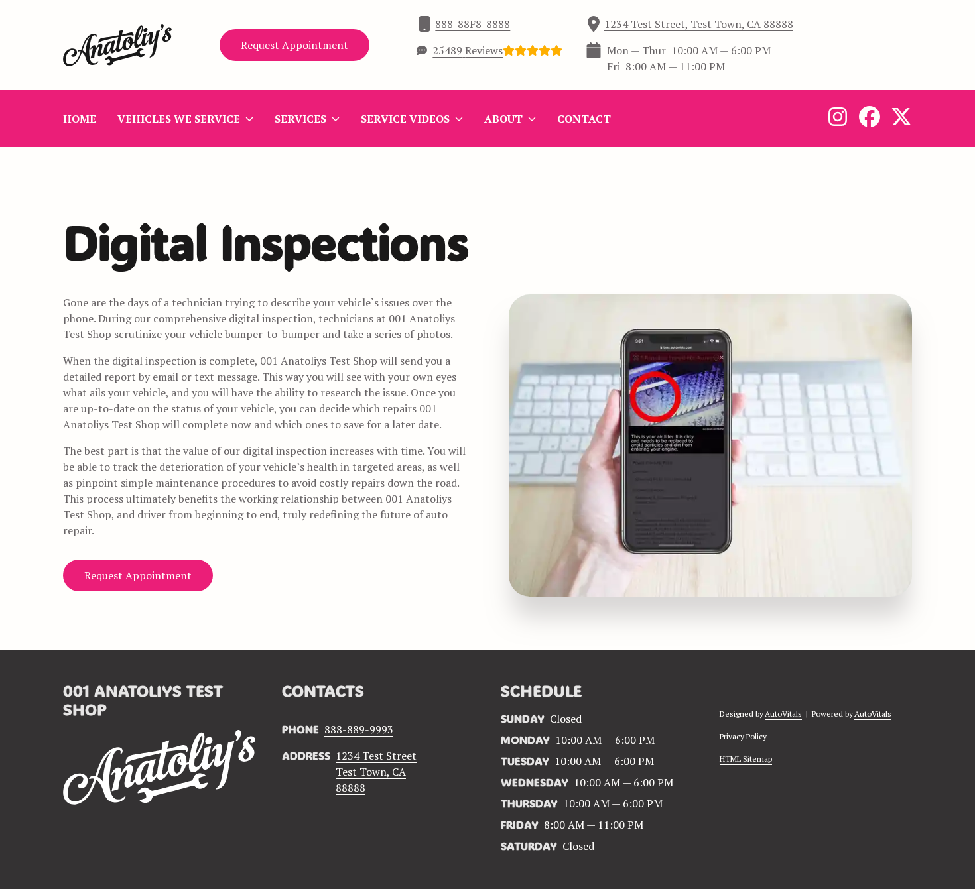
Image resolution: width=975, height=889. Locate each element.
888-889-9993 (358, 729)
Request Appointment (294, 45)
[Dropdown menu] (249, 119)
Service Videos (405, 118)
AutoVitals (783, 714)
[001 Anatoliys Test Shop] (117, 45)
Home (79, 118)
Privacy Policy (743, 736)
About (503, 118)
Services (300, 118)
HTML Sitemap (746, 759)
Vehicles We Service (178, 118)
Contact (584, 118)
